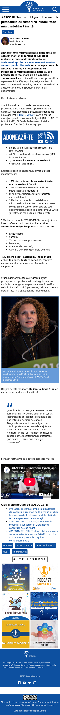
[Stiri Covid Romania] (16, 578)
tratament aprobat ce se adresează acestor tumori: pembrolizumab (28, 64)
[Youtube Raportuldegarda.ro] (25, 683)
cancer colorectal (24, 545)
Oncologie (8, 31)
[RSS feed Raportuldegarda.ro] (20, 690)
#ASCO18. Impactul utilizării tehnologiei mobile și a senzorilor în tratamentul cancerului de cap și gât (30, 524)
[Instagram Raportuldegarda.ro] (35, 683)
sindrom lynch (19, 551)
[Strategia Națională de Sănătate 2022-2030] (44, 634)
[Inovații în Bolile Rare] (16, 606)
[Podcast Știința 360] (44, 578)
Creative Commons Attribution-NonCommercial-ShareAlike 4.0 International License (32, 703)
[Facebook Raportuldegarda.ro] (20, 683)
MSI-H (6, 551)
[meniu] (6, 10)
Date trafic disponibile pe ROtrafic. (30, 710)
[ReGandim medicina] (16, 634)
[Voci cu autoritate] (44, 606)
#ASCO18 (7, 545)
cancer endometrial (45, 545)
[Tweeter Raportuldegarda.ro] (30, 683)
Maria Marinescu (19, 38)
